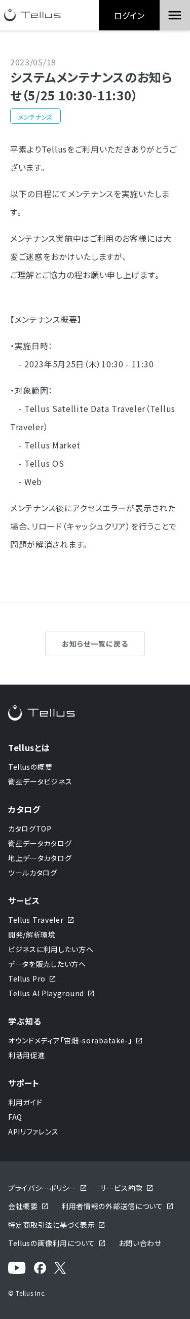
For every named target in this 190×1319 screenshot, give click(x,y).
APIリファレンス (33, 1131)
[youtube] (17, 1268)
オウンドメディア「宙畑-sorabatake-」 (70, 1040)
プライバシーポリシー (42, 1188)
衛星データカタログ (39, 843)
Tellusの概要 (30, 767)
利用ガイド (25, 1102)
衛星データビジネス (40, 781)
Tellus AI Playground (46, 993)
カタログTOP (30, 828)
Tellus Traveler (36, 920)
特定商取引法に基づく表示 (51, 1225)
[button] (175, 15)
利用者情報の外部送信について (112, 1206)
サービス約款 (121, 1188)
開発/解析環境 (32, 934)
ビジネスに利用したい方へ (50, 949)
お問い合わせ (140, 1243)
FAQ (15, 1117)
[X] (60, 1268)
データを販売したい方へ (47, 964)
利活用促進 (27, 1055)
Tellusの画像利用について (51, 1243)
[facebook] (40, 1268)
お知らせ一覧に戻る (95, 643)
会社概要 (23, 1206)
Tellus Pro (27, 978)
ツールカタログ (32, 873)
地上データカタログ (39, 858)
